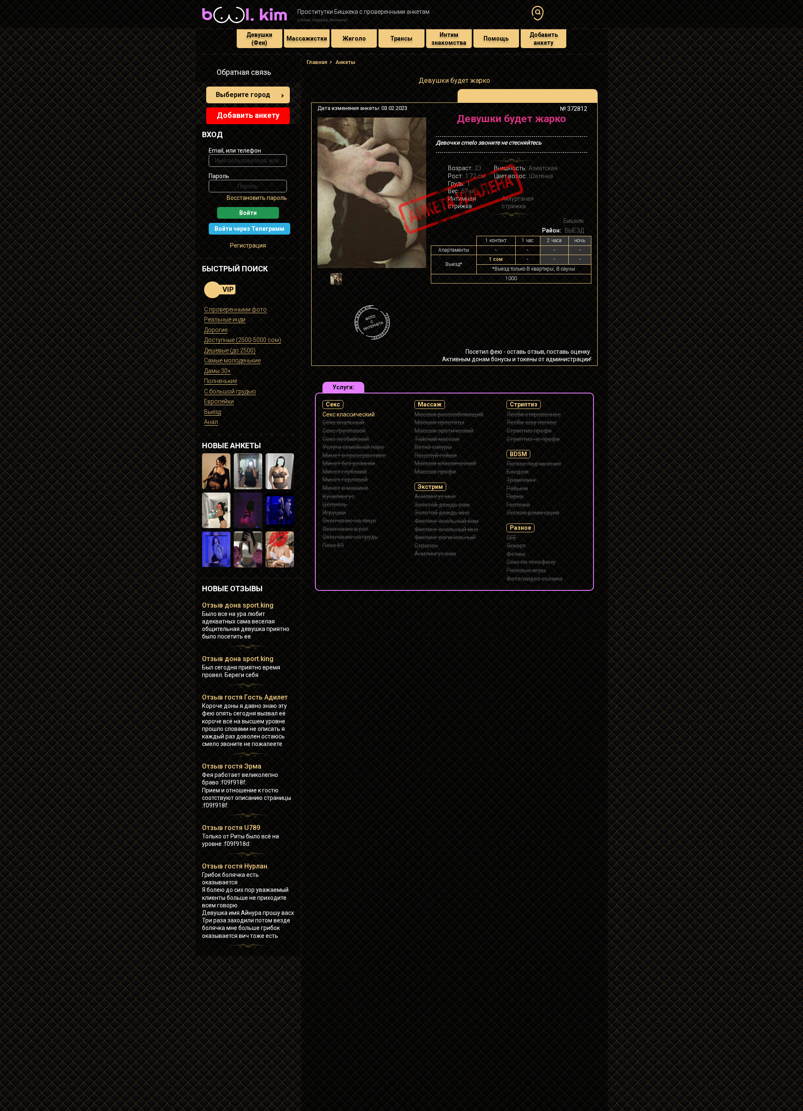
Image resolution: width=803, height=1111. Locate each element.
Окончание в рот (345, 529)
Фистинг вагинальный (445, 537)
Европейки (219, 401)
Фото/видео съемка (534, 578)
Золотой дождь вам (442, 504)
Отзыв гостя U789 (231, 828)
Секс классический (348, 414)
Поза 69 (333, 545)
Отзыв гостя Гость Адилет (245, 697)
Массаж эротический (443, 430)
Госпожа (518, 504)
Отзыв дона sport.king (238, 605)
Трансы (401, 38)
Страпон (426, 545)
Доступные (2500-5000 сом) (242, 340)
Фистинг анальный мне (446, 529)
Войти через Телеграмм (249, 228)
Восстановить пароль (257, 197)
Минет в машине (345, 488)
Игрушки (334, 512)
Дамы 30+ (217, 371)
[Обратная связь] (206, 73)
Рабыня (517, 488)
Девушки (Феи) (259, 38)
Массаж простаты (439, 422)
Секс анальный (343, 422)
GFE (511, 537)
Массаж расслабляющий (448, 414)
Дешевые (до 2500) (230, 350)
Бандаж (517, 471)
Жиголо (354, 38)
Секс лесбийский (345, 439)
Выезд (212, 412)
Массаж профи (435, 471)
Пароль (219, 176)
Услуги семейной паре (353, 447)
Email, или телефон (235, 150)
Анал (211, 422)
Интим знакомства (448, 38)
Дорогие (216, 330)
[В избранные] (578, 122)
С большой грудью (230, 391)
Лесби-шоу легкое (531, 422)
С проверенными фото (235, 309)
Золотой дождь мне (442, 512)
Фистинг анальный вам (446, 521)
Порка (514, 496)
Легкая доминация (532, 512)
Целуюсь (334, 504)
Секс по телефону (530, 562)
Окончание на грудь (350, 537)
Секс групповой (344, 430)
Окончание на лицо (349, 520)
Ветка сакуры (433, 447)
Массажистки (306, 38)
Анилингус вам (435, 553)
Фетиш (515, 554)
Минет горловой (345, 479)
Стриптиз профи (529, 430)
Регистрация (248, 245)
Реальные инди (225, 319)
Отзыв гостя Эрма (231, 766)
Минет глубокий (344, 471)
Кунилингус (338, 496)
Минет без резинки (348, 463)
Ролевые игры (526, 570)
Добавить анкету (543, 38)
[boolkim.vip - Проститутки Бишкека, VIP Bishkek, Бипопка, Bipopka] (244, 24)
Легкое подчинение (533, 463)
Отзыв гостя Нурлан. (235, 866)
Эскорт (516, 545)
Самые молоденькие (232, 360)
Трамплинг (521, 480)
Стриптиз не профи (533, 439)
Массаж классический (445, 463)
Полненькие (220, 381)
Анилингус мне (435, 496)
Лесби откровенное (533, 414)
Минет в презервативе (354, 455)
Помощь (496, 38)
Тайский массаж (437, 439)
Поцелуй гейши (435, 455)
